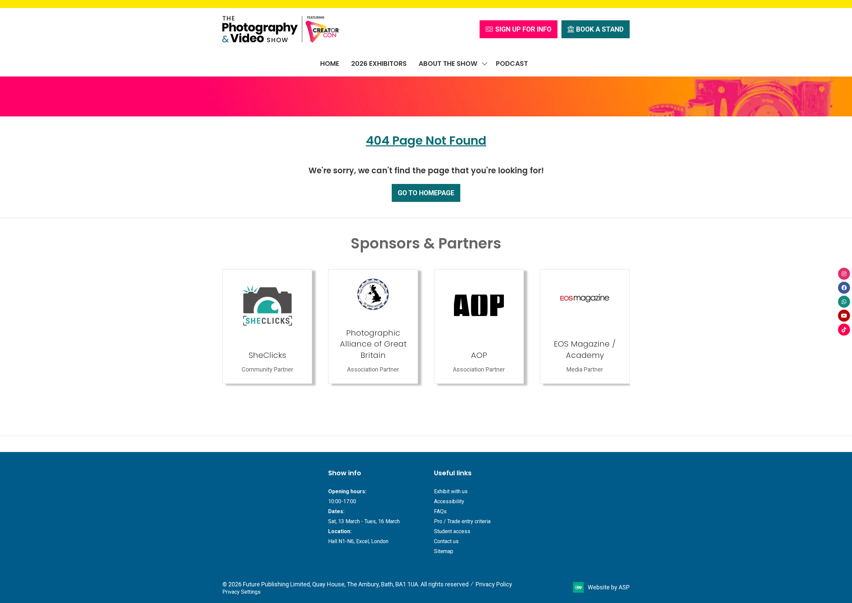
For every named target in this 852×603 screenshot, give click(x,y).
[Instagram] (844, 274)
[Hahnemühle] (584, 326)
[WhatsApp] (844, 302)
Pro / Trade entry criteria (462, 521)
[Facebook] (844, 288)
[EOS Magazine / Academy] (373, 326)
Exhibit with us (451, 491)
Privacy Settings (241, 592)
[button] (518, 29)
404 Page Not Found (426, 140)
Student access (452, 531)
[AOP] (267, 326)
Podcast (512, 63)
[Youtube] (844, 316)
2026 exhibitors (379, 63)
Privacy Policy (494, 584)
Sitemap (443, 551)
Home (329, 63)
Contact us (446, 541)
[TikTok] (844, 330)
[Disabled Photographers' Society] (479, 326)
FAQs (440, 511)
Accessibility (449, 501)
